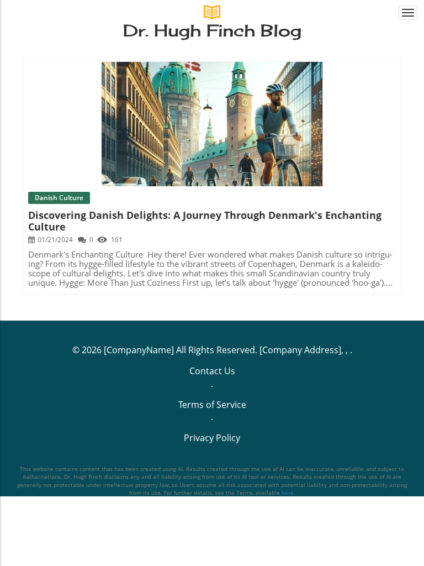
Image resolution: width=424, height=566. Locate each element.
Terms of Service (212, 405)
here (288, 492)
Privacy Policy (212, 438)
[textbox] (212, 31)
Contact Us (212, 371)
